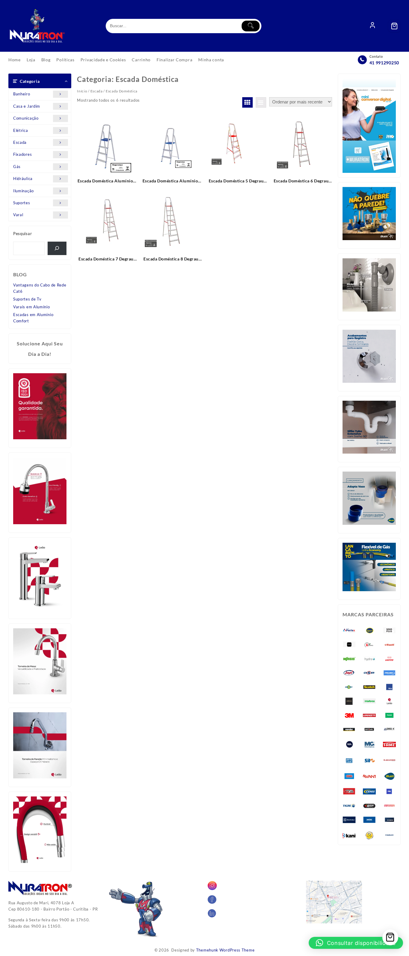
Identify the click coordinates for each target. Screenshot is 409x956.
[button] (356, 943)
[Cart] (394, 26)
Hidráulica (23, 178)
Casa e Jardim (26, 106)
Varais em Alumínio (31, 306)
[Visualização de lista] (261, 102)
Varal (18, 214)
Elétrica (20, 130)
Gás (17, 166)
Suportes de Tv (27, 299)
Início (82, 91)
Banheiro (21, 94)
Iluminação (23, 190)
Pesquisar (22, 233)
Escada (20, 142)
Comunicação (26, 118)
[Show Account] (372, 26)
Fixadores (22, 154)
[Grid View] (247, 102)
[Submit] (251, 26)
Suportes (21, 202)
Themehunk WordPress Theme (225, 950)
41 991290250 (384, 62)
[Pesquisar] (57, 248)
